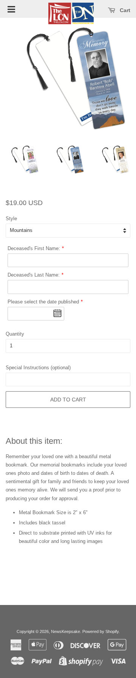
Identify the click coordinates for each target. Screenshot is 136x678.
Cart (124, 10)
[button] (11, 9)
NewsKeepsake (65, 631)
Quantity (15, 334)
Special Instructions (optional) (38, 367)
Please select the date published (43, 302)
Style (11, 218)
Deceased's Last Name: (34, 275)
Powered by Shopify (100, 631)
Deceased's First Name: (34, 248)
